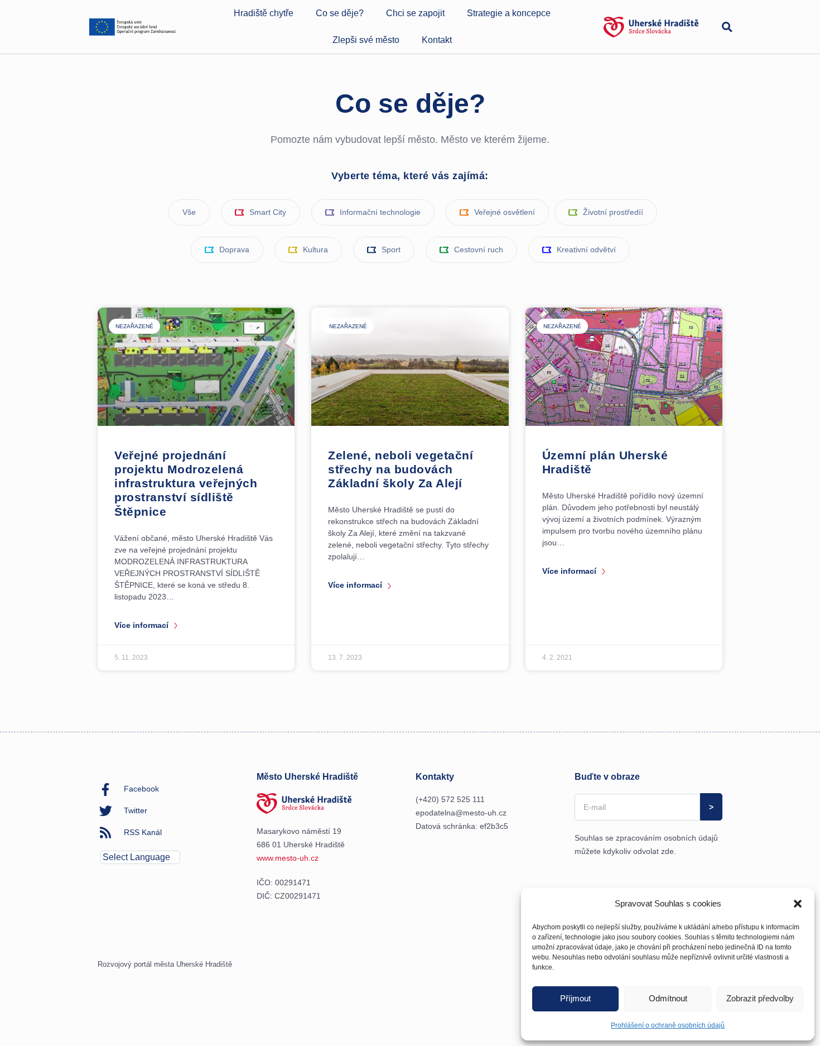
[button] (797, 903)
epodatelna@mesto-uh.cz (461, 812)
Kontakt (437, 40)
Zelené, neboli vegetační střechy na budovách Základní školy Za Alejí (400, 469)
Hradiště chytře (263, 13)
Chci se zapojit (415, 13)
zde (667, 851)
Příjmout (575, 998)
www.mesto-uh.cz (288, 857)
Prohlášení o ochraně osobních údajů (668, 1025)
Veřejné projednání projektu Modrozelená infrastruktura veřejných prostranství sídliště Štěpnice (185, 483)
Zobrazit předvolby (760, 998)
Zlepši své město (365, 40)
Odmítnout (668, 998)
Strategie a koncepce (509, 13)
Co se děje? (340, 13)
